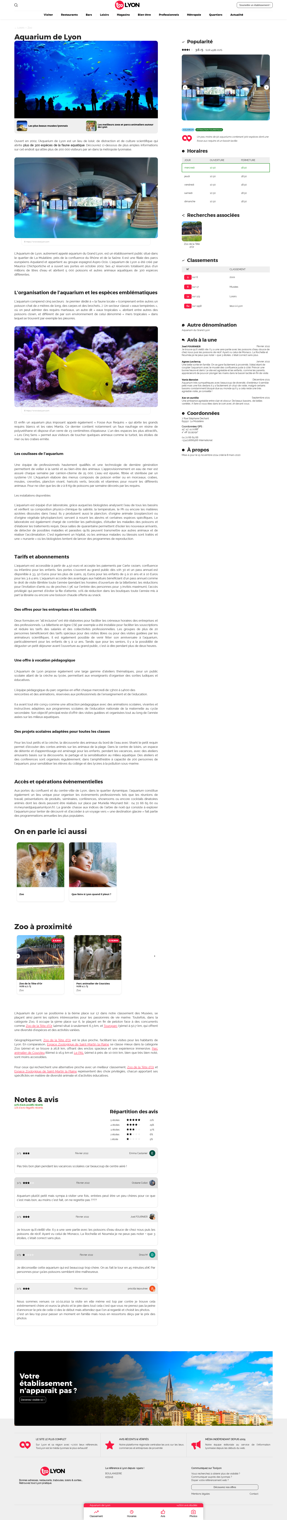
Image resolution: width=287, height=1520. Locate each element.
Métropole (194, 15)
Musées (234, 286)
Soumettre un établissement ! (254, 5)
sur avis (214, 50)
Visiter (48, 15)
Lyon (132, 5)
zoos (232, 277)
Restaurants (69, 15)
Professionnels (169, 15)
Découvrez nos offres (225, 1487)
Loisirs (104, 15)
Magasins (123, 15)
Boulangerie (113, 1473)
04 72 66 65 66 (190, 437)
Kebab (109, 1477)
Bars (89, 15)
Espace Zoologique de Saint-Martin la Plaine (78, 1044)
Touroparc (110, 1026)
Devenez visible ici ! (33, 1399)
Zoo (30, 27)
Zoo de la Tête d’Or (39, 1026)
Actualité (236, 15)
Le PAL (79, 1052)
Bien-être (144, 15)
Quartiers (215, 15)
